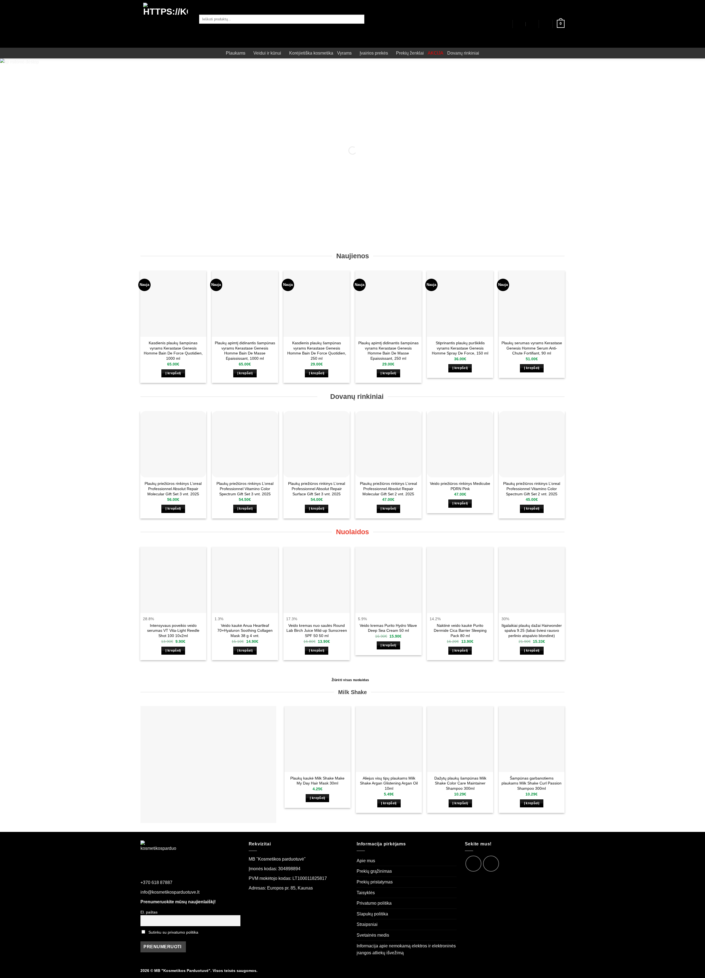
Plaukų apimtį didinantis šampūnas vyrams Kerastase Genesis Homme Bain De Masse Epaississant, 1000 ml (245, 351)
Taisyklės (366, 892)
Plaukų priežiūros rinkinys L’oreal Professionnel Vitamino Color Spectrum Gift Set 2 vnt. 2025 (531, 488)
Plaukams (235, 53)
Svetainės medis (373, 935)
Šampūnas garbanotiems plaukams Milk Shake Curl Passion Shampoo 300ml (531, 783)
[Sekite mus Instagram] (491, 864)
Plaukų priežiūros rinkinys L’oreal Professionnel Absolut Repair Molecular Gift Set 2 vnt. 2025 (388, 488)
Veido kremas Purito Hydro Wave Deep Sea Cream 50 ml (388, 628)
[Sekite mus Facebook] (473, 864)
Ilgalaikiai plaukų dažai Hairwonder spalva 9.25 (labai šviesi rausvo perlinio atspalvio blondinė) (531, 630)
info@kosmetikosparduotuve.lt (169, 892)
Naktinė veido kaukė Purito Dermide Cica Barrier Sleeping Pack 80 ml (460, 630)
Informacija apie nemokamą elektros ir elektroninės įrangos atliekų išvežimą (406, 949)
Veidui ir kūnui (267, 53)
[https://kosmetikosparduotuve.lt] (165, 24)
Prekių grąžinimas (374, 871)
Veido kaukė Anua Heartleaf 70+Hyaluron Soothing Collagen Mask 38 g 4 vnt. (245, 630)
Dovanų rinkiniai (463, 53)
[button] (546, 24)
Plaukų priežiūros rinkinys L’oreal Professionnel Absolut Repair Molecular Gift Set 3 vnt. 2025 (173, 488)
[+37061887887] (532, 24)
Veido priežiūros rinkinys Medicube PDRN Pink (460, 486)
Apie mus (366, 860)
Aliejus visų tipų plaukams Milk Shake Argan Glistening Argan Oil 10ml (389, 783)
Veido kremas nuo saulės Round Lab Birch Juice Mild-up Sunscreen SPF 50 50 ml (316, 630)
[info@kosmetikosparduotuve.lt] (520, 24)
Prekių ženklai (410, 53)
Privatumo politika (374, 903)
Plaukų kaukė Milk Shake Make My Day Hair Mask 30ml (317, 781)
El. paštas (149, 912)
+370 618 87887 (156, 882)
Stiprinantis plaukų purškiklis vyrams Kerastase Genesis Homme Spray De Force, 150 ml (460, 348)
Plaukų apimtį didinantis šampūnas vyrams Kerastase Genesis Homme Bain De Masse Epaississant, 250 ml (388, 351)
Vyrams (344, 53)
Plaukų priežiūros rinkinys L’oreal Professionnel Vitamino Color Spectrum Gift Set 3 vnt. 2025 (244, 488)
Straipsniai (367, 924)
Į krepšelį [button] (173, 373)
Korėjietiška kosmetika (311, 53)
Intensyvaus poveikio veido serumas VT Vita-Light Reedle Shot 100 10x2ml (173, 630)
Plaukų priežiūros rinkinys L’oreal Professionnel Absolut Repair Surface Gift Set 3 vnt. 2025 (316, 488)
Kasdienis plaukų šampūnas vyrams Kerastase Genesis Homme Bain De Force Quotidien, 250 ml (316, 351)
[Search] (206, 28)
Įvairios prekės (374, 53)
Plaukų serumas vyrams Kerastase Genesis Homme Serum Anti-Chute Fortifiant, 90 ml (531, 348)
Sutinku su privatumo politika (173, 932)
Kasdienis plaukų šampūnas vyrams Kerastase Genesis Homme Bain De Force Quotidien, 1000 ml (173, 351)
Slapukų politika (372, 914)
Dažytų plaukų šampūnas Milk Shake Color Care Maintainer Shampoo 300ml (460, 783)
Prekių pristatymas (375, 882)
